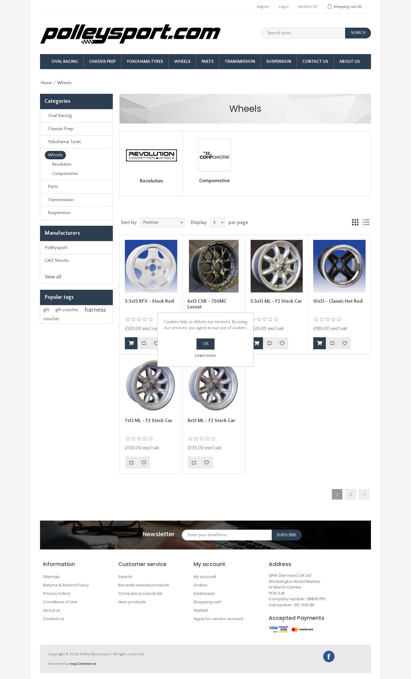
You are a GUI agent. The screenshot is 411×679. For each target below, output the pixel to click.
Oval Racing (64, 61)
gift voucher (67, 309)
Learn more (205, 355)
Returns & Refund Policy (66, 585)
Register (263, 7)
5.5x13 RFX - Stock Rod (149, 301)
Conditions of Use (60, 602)
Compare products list (140, 593)
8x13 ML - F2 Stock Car (211, 420)
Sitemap (51, 577)
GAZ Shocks (57, 260)
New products (132, 602)
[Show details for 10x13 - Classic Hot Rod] (339, 266)
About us (349, 61)
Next (364, 494)
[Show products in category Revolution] (151, 155)
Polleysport (56, 247)
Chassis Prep (102, 61)
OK (206, 343)
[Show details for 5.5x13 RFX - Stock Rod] (151, 266)
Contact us (53, 619)
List (365, 222)
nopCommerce (83, 664)
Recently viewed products (143, 585)
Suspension (278, 61)
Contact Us (315, 61)
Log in (284, 7)
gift (46, 309)
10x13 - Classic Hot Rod (338, 301)
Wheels (182, 61)
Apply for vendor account (218, 619)
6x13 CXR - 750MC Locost (207, 304)
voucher (51, 319)
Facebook (329, 656)
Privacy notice (56, 593)
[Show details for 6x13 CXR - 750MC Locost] (213, 266)
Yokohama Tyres (145, 61)
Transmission (240, 61)
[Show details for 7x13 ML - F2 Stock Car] (151, 385)
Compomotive (65, 173)
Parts (208, 61)
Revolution (61, 164)
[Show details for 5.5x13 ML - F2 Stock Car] (276, 266)
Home (46, 83)
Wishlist (200, 610)
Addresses (204, 593)
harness (95, 310)
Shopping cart (207, 602)
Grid (355, 222)
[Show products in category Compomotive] (214, 155)
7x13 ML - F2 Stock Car (148, 420)
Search (125, 577)
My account (204, 577)
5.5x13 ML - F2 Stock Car (276, 301)
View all (53, 277)
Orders (200, 585)
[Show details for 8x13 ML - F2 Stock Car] (213, 385)
